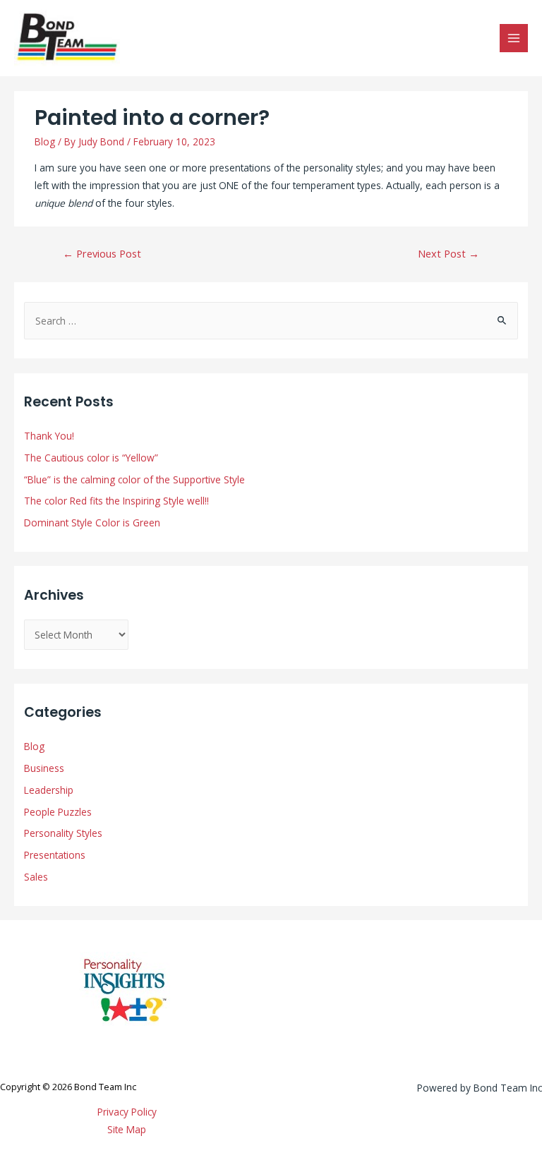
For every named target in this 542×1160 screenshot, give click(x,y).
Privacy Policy (127, 1111)
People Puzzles (58, 811)
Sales (36, 876)
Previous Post (102, 253)
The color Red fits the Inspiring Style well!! (116, 500)
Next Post (448, 253)
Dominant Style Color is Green (92, 522)
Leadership (48, 790)
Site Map (126, 1129)
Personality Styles (63, 833)
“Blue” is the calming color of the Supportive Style (134, 479)
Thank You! (49, 435)
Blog (45, 141)
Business (44, 768)
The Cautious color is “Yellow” (91, 457)
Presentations (54, 855)
